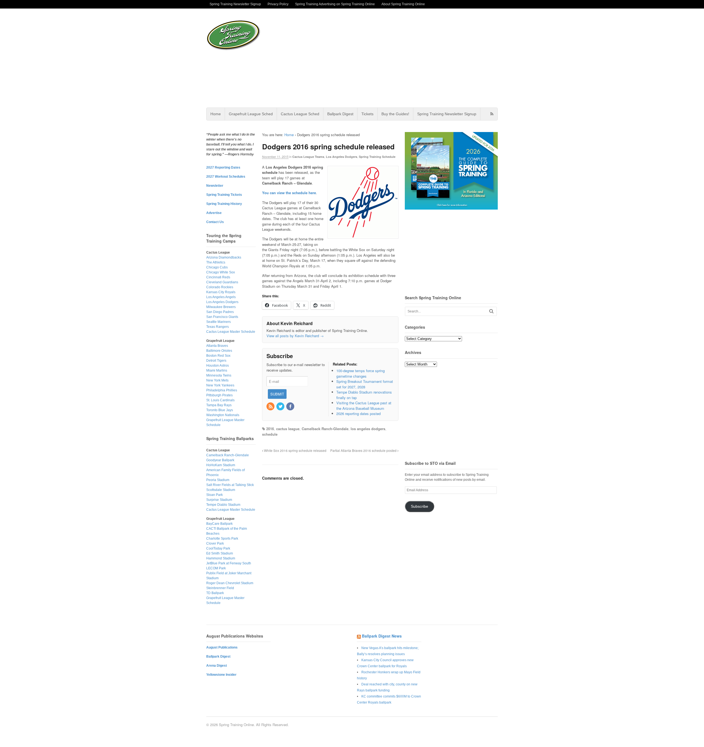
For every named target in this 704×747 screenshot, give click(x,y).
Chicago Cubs (217, 267)
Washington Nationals (222, 415)
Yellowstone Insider (221, 675)
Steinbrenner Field (220, 588)
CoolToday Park (218, 548)
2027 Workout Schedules (225, 176)
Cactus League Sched (300, 114)
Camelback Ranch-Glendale (325, 428)
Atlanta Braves (217, 346)
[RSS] (270, 406)
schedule (269, 434)
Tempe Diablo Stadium (223, 505)
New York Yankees (220, 385)
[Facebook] (290, 406)
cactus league (287, 428)
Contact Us (215, 222)
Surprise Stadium (219, 500)
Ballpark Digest (340, 114)
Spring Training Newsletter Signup (235, 4)
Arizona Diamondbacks (223, 257)
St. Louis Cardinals (220, 400)
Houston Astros (217, 365)
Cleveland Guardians (222, 282)
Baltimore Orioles (219, 351)
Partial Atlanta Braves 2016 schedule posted (363, 450)
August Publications (222, 647)
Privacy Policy (278, 4)
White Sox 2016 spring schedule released (294, 450)
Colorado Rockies (219, 287)
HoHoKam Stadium (220, 465)
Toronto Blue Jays (219, 410)
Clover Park (215, 543)
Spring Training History (224, 204)
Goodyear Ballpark (220, 460)
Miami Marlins (216, 370)
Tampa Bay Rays (219, 405)
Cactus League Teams (308, 157)
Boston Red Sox (218, 356)
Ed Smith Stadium (219, 553)
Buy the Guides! (395, 114)
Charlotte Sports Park (222, 538)
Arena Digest (216, 666)
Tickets (367, 114)
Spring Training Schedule (377, 157)
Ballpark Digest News (382, 636)
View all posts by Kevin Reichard (295, 335)
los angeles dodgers (368, 428)
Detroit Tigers (216, 360)
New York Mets (217, 380)
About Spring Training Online (403, 4)
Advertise (214, 213)
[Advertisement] (396, 58)
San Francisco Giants (222, 317)
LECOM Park (216, 568)
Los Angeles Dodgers (341, 157)
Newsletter (214, 186)
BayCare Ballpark (219, 524)
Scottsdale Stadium (220, 490)
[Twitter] (280, 406)
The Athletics (215, 262)
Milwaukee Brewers (221, 307)
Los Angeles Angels (221, 297)
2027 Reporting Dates (223, 167)
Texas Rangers (217, 327)
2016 (270, 428)
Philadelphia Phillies (221, 390)
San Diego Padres (220, 312)
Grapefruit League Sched (251, 114)
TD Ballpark (215, 593)
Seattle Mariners (218, 322)
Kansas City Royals (220, 292)
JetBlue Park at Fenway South (228, 563)
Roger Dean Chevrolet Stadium (229, 583)
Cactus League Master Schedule (230, 332)
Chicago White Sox (220, 272)
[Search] (491, 311)
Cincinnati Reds (218, 277)
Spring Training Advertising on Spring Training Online (335, 4)
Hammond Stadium (220, 558)
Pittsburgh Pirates (219, 395)
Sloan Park (214, 495)
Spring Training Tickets (224, 195)
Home (215, 114)
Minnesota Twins (218, 375)
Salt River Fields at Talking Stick (230, 485)
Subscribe (419, 506)
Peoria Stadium (217, 480)
